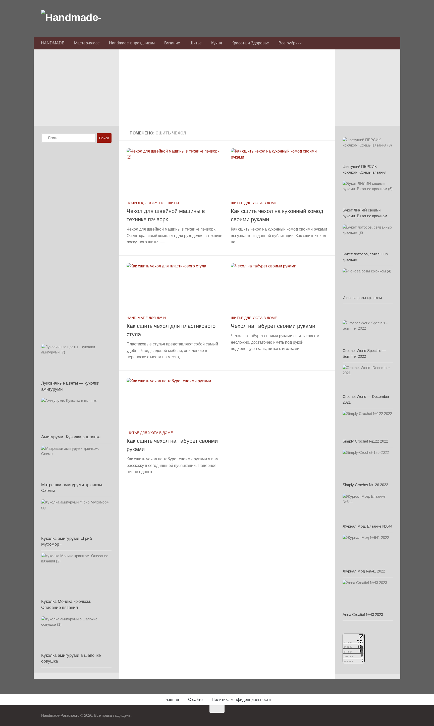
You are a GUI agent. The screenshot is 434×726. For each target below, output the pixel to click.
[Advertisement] (227, 90)
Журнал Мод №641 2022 (364, 571)
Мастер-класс (86, 43)
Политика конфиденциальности (241, 699)
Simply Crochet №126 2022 (365, 485)
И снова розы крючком (362, 298)
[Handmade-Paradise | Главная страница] (79, 17)
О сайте (195, 699)
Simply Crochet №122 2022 (365, 441)
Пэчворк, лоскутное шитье (153, 203)
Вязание (172, 43)
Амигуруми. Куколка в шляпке (70, 436)
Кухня (216, 43)
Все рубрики (290, 43)
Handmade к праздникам (132, 43)
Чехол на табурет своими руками (273, 326)
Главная (171, 699)
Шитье (196, 43)
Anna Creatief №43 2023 (363, 614)
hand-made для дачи (146, 318)
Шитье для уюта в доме (254, 203)
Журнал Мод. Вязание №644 (367, 526)
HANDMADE (53, 43)
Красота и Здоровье (250, 43)
